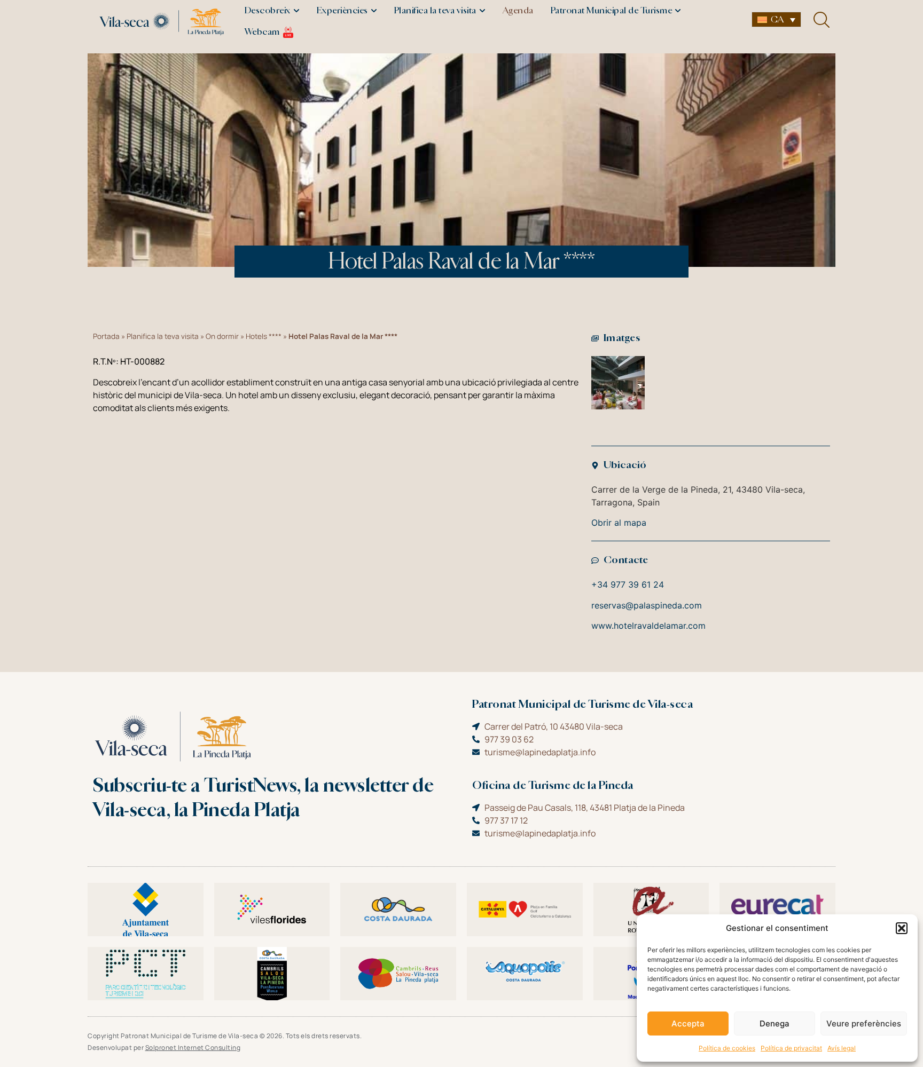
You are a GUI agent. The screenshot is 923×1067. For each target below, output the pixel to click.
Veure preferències (863, 1023)
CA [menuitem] (777, 19)
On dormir (222, 336)
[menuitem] (776, 19)
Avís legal (841, 1048)
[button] (901, 928)
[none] (776, 19)
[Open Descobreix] (296, 10)
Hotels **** (263, 336)
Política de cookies (727, 1048)
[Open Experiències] (374, 10)
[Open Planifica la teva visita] (482, 10)
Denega (774, 1023)
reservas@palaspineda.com (646, 605)
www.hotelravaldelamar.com (648, 625)
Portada (106, 336)
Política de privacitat (791, 1048)
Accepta (688, 1023)
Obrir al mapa (618, 522)
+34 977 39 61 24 (627, 584)
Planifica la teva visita (163, 336)
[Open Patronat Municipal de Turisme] (678, 10)
